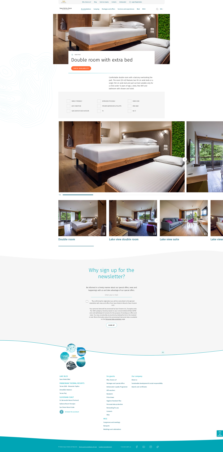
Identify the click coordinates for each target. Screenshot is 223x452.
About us (134, 380)
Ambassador (122, 2)
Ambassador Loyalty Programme (117, 387)
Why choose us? (86, 2)
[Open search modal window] (157, 9)
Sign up (111, 325)
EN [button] (161, 9)
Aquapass (110, 394)
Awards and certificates (139, 387)
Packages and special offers (116, 383)
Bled (138, 9)
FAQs (108, 415)
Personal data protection (113, 319)
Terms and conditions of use (88, 447)
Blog (95, 2)
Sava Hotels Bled (64, 379)
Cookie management (105, 447)
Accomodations (86, 9)
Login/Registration (137, 2)
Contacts (114, 2)
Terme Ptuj (62, 393)
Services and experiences (126, 9)
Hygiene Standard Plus (114, 401)
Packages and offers (108, 9)
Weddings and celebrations (112, 429)
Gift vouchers (111, 390)
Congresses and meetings (111, 422)
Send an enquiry (104, 2)
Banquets (106, 426)
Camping (96, 9)
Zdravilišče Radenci (65, 390)
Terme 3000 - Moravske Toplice (69, 386)
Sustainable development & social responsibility (147, 383)
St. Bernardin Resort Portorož (69, 400)
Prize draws (110, 397)
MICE (143, 9)
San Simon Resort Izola (66, 407)
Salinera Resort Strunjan (67, 404)
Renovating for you (113, 408)
